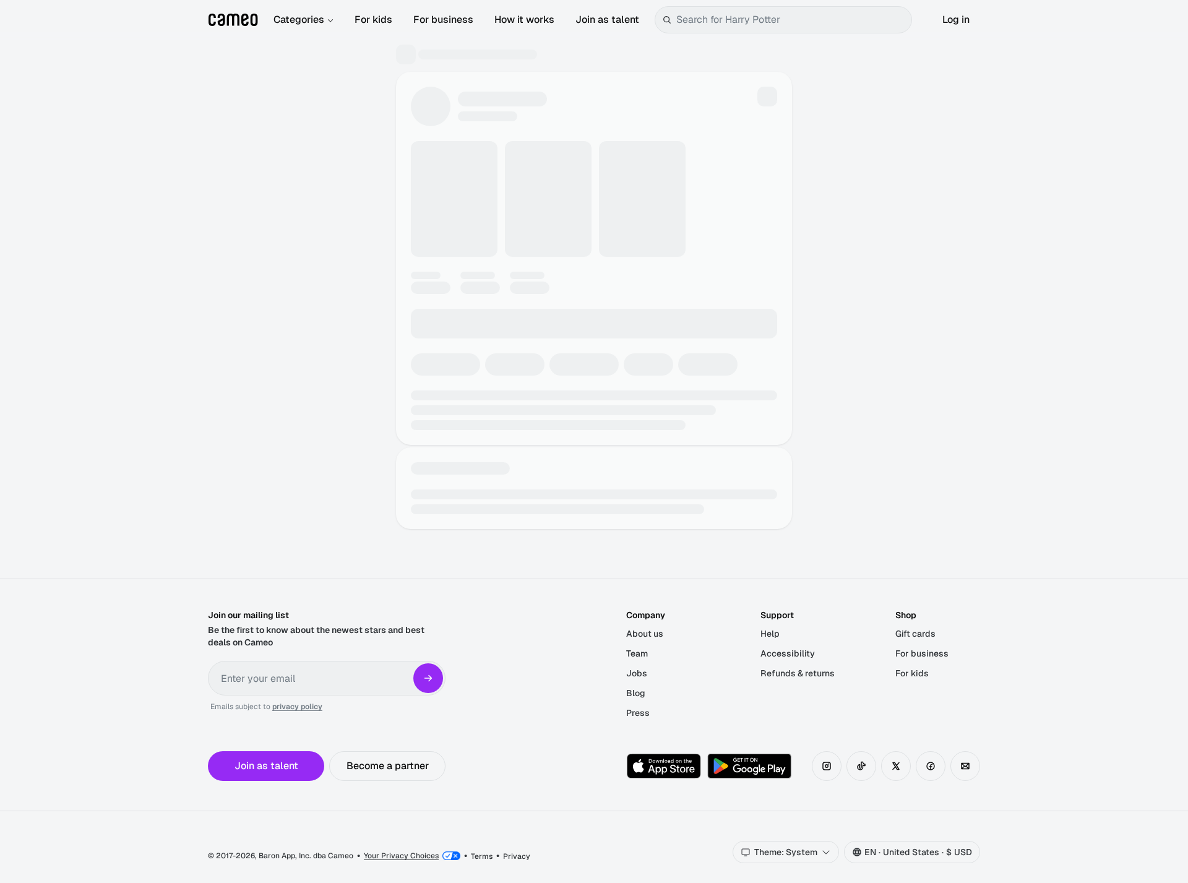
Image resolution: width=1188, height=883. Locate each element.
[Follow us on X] (896, 766)
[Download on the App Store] (664, 766)
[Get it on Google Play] (749, 766)
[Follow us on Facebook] (930, 766)
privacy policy (297, 707)
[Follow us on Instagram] (827, 766)
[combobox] (791, 20)
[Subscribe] (428, 678)
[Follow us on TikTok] (861, 766)
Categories (298, 19)
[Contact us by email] (965, 766)
